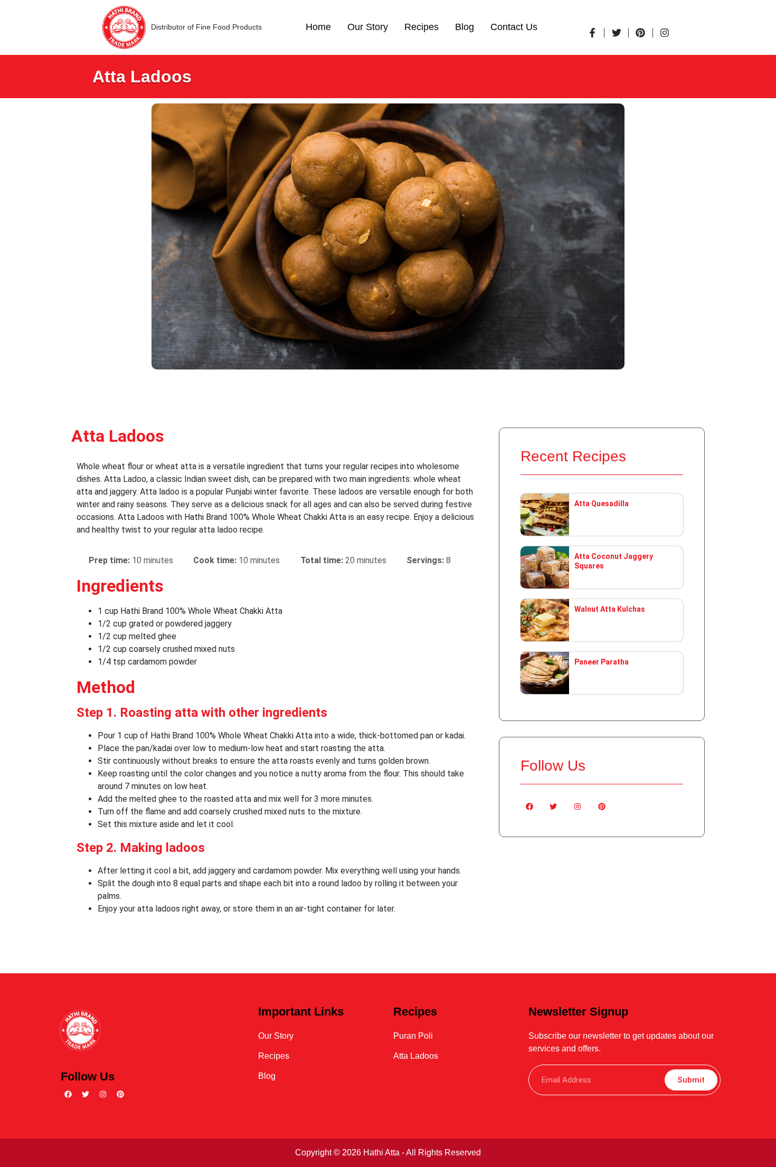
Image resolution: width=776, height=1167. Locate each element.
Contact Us (513, 27)
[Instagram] (577, 806)
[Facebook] (529, 806)
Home (318, 27)
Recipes (421, 27)
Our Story (367, 27)
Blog (464, 27)
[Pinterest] (602, 806)
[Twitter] (554, 806)
